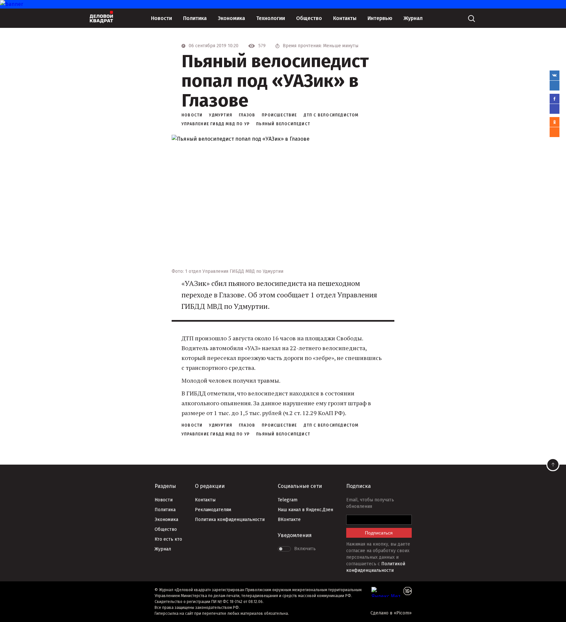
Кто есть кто (168, 539)
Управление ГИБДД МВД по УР (215, 124)
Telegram (287, 500)
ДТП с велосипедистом (331, 115)
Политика (195, 18)
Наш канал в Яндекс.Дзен (305, 509)
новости (191, 115)
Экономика (231, 18)
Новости (161, 18)
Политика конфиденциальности (230, 519)
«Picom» (403, 613)
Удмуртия (220, 115)
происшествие (279, 115)
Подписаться (379, 532)
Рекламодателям (213, 509)
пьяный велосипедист (283, 124)
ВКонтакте (289, 519)
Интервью (380, 18)
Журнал (413, 18)
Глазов (247, 115)
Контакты (344, 18)
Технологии (270, 18)
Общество (309, 18)
